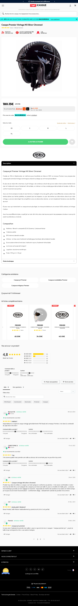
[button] (71, 438)
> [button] (44, 539)
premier (36, 402)
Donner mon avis (19, 27)
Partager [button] (7, 438)
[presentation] (23, 1)
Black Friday (34, 594)
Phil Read (7, 402)
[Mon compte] (70, 5)
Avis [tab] (5, 387)
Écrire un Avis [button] (69, 382)
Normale (28, 402)
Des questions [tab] (17, 387)
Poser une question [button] (52, 382)
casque (45, 402)
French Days (25, 594)
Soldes (18, 594)
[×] (76, 19)
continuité (17, 402)
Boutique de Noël (44, 594)
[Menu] (2, 5)
